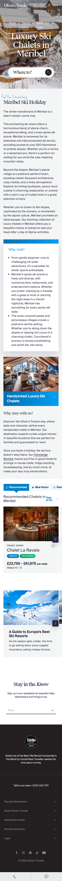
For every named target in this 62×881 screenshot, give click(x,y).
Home (12, 23)
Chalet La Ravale (23, 550)
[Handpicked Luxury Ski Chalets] (31, 381)
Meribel (39, 27)
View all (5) (49, 499)
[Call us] (15, 876)
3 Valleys (24, 27)
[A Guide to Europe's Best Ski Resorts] (31, 623)
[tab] (16, 487)
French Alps (42, 23)
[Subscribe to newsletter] (52, 709)
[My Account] (48, 5)
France (26, 23)
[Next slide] (56, 524)
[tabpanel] (31, 538)
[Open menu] (56, 5)
